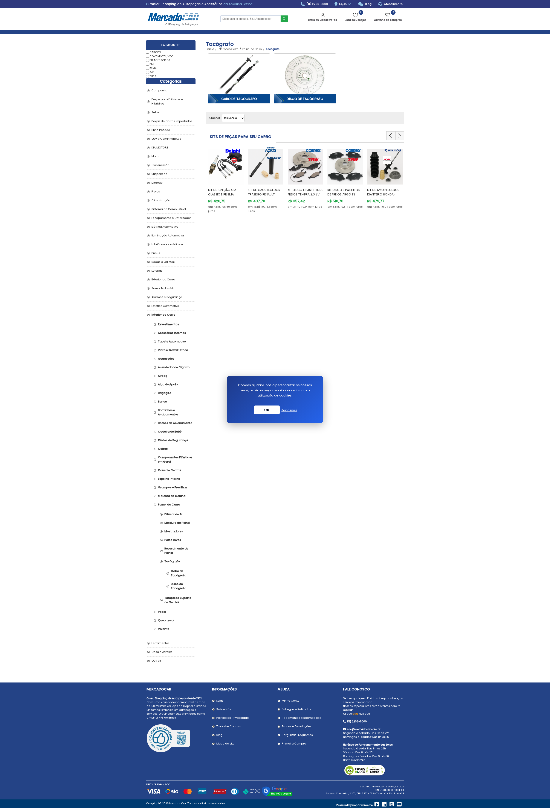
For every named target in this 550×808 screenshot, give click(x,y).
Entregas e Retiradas (296, 709)
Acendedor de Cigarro (173, 367)
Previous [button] (390, 135)
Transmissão (160, 165)
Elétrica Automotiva (165, 227)
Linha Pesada (160, 130)
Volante (163, 629)
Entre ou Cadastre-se (322, 20)
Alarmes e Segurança (166, 297)
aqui (355, 714)
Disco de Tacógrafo (305, 99)
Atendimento (393, 4)
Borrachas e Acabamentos (168, 412)
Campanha (159, 90)
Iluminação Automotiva (167, 235)
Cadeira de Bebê (170, 432)
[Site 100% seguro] (277, 795)
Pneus (155, 253)
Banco (162, 401)
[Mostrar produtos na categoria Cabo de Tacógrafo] (239, 75)
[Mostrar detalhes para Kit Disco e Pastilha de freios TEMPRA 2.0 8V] (305, 164)
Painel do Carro (169, 504)
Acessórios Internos (172, 333)
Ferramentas (160, 643)
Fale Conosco (356, 689)
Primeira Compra (294, 743)
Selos (155, 112)
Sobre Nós (223, 709)
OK (266, 410)
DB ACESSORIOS (160, 60)
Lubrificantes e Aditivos (167, 244)
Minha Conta (290, 701)
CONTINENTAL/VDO (161, 56)
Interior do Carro (163, 315)
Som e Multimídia (163, 288)
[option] (226, 180)
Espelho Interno (169, 479)
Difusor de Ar (173, 514)
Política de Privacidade (232, 718)
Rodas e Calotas (163, 262)
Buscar (284, 18)
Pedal (162, 612)
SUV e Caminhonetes (166, 139)
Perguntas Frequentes (297, 735)
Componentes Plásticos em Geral (175, 459)
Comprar (228, 176)
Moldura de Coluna (171, 496)
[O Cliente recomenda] (177, 739)
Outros (156, 661)
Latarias (156, 271)
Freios (155, 191)
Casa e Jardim (161, 652)
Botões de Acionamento (175, 423)
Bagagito (164, 393)
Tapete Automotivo (172, 341)
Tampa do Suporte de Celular (177, 600)
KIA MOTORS (159, 147)
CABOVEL (155, 52)
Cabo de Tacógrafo (239, 99)
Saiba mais (289, 410)
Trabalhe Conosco (229, 726)
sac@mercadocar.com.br (363, 729)
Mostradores (173, 531)
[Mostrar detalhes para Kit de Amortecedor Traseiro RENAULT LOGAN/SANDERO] (265, 164)
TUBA (153, 76)
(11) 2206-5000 (317, 4)
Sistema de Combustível (168, 209)
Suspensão (159, 174)
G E (152, 72)
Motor (155, 156)
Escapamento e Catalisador (171, 218)
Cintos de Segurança (173, 440)
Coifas (163, 449)
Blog (367, 4)
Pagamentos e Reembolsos (301, 718)
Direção (157, 183)
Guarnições (166, 359)
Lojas (343, 4)
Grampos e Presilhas (172, 487)
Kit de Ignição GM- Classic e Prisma (223, 192)
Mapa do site (225, 743)
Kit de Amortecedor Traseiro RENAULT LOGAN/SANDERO (264, 194)
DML (152, 64)
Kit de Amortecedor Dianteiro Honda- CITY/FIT (383, 194)
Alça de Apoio (168, 384)
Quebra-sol (166, 620)
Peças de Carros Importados (171, 121)
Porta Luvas (172, 540)
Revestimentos (168, 324)
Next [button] (399, 135)
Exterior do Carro (163, 279)
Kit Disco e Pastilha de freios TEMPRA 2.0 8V (305, 192)
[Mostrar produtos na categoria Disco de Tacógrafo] (305, 75)
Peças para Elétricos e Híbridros (167, 101)
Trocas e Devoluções (297, 726)
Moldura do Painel (177, 523)
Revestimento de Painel (176, 550)
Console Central (170, 470)
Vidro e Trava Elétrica (173, 350)
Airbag (162, 376)
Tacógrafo (172, 561)
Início (210, 49)
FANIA (153, 68)
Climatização (160, 200)
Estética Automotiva (165, 306)
